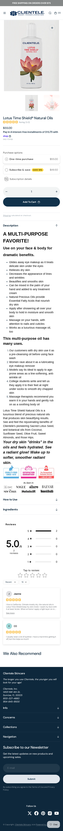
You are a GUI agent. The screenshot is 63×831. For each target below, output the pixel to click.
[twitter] (29, 813)
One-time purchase (21, 159)
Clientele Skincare (23, 824)
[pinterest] (43, 813)
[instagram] (49, 813)
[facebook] (36, 813)
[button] (4, 13)
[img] (10, 122)
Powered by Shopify (44, 824)
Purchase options (12, 152)
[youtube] (56, 813)
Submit (31, 779)
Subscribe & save (25, 169)
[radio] (6, 159)
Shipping (7, 215)
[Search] (50, 13)
